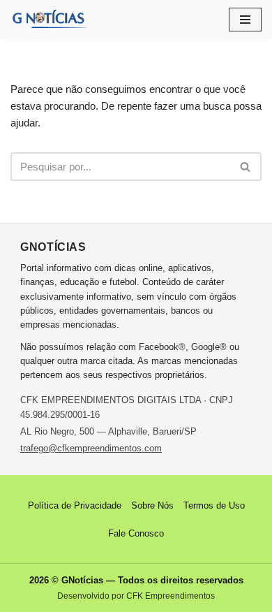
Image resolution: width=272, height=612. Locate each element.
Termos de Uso (214, 505)
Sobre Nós (152, 505)
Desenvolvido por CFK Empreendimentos (136, 596)
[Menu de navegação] (245, 19)
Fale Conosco (136, 533)
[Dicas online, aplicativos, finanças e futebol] (48, 19)
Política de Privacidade (74, 505)
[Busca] (246, 166)
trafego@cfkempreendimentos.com (91, 448)
